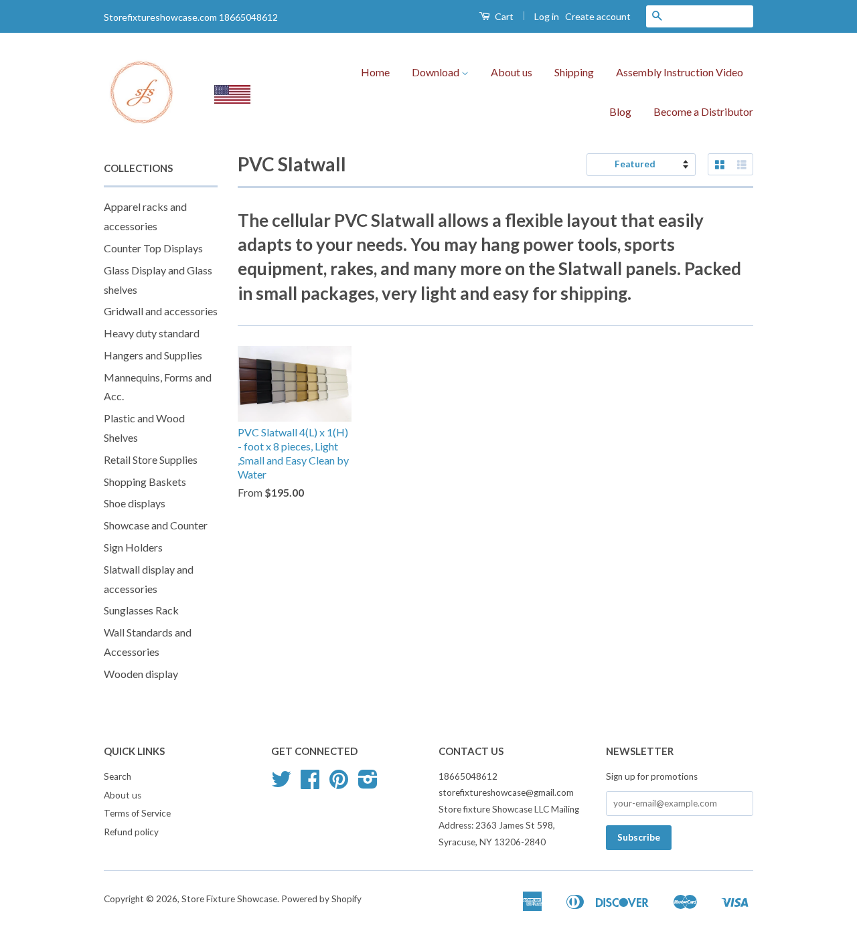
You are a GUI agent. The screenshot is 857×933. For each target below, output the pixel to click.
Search (117, 776)
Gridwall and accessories (161, 311)
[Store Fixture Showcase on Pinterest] (339, 783)
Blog (620, 111)
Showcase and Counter (156, 525)
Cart (503, 16)
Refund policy (131, 832)
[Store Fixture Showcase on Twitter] (281, 783)
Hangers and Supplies (153, 355)
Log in (546, 16)
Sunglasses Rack (141, 610)
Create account (598, 16)
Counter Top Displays (153, 248)
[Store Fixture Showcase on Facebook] (310, 783)
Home (375, 72)
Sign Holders (133, 547)
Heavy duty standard (152, 333)
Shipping (574, 72)
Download (436, 72)
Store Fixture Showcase (229, 899)
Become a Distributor (703, 111)
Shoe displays (134, 503)
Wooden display (141, 673)
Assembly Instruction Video (679, 72)
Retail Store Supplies (151, 459)
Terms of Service (137, 813)
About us (511, 72)
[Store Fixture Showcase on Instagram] (368, 783)
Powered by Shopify (321, 899)
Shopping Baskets (145, 481)
